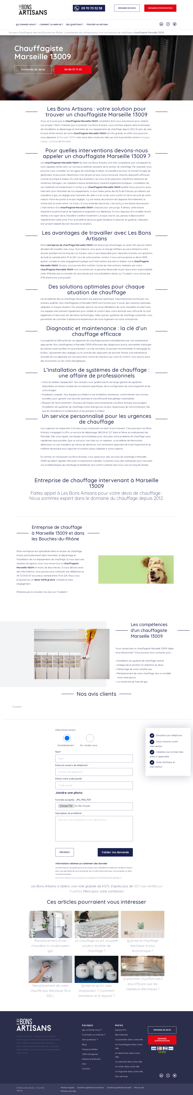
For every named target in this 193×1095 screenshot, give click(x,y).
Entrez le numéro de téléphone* (71, 765)
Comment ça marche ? (51, 24)
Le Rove (53, 141)
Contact (86, 1068)
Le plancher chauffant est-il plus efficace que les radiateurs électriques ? (143, 984)
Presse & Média (89, 1049)
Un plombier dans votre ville (129, 1039)
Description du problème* (68, 813)
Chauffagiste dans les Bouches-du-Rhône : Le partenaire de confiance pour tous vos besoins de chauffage (75, 32)
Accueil (12, 32)
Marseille (66, 141)
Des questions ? (74, 24)
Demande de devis (33, 69)
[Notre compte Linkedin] (161, 24)
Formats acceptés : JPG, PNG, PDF (73, 799)
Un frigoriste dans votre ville (129, 1071)
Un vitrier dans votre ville (127, 1066)
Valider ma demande (115, 852)
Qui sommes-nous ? (26, 24)
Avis (84, 1063)
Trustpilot (17, 706)
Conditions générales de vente (119, 1087)
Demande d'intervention (160, 8)
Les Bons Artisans (28, 1088)
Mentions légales (67, 1087)
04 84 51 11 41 (73, 69)
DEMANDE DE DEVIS (127, 8)
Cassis (44, 141)
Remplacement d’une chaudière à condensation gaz (50, 946)
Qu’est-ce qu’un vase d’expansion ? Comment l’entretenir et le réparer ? (96, 991)
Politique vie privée (68, 1091)
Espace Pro (121, 1029)
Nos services (121, 1076)
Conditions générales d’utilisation (90, 1087)
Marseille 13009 (67, 137)
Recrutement (121, 1034)
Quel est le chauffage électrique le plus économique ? (142, 946)
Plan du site (139, 1087)
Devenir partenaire (91, 1059)
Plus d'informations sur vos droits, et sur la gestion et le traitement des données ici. (88, 878)
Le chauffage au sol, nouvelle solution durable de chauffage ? (96, 946)
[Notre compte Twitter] (174, 24)
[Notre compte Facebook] (168, 24)
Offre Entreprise (90, 1054)
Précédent (64, 852)
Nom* (58, 751)
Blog (84, 1044)
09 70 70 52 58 (91, 8)
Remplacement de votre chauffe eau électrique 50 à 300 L (50, 991)
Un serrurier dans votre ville (128, 1061)
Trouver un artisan (97, 24)
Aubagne (145, 137)
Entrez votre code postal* (68, 778)
